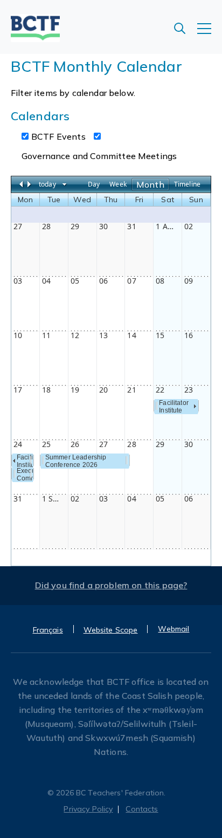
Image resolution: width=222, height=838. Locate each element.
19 (75, 390)
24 (17, 444)
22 (160, 390)
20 (103, 390)
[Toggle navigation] (209, 34)
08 (160, 281)
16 (188, 335)
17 (17, 390)
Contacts (142, 809)
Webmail (173, 629)
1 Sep (52, 499)
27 (17, 226)
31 (131, 226)
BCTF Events (58, 136)
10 (17, 335)
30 (103, 226)
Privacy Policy (88, 809)
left (14, 461)
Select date (64, 184)
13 (103, 335)
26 (75, 444)
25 (46, 444)
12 (75, 335)
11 (46, 335)
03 (17, 281)
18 (46, 390)
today (47, 184)
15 (160, 335)
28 (46, 226)
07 (131, 281)
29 (75, 226)
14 (131, 335)
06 (103, 281)
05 (75, 281)
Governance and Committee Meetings (99, 155)
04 (46, 281)
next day (31, 184)
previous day (21, 184)
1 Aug (166, 226)
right (195, 406)
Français (48, 630)
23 (188, 390)
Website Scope (111, 630)
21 (131, 390)
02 (188, 226)
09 (188, 281)
